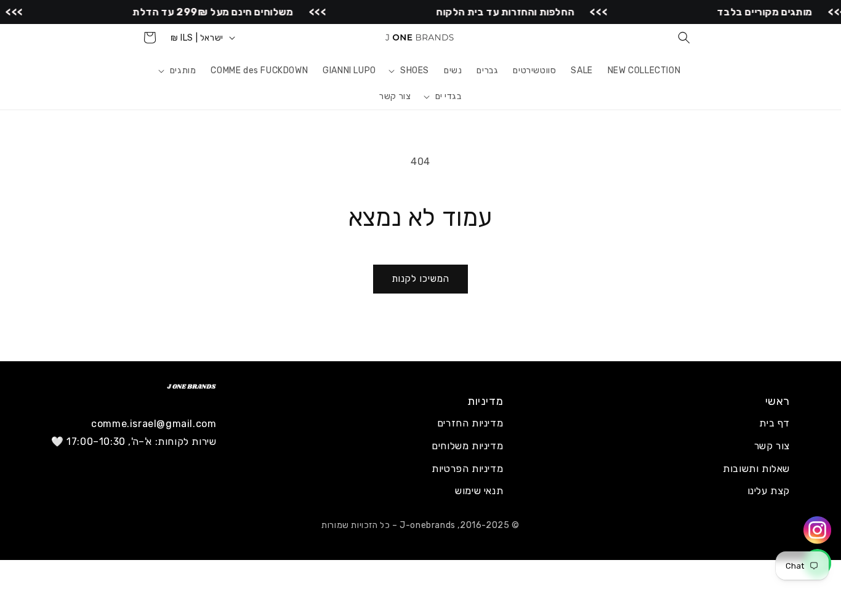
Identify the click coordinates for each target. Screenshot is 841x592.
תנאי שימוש (479, 491)
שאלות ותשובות (756, 468)
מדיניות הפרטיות (467, 468)
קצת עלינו (768, 491)
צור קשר (772, 446)
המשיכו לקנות (420, 278)
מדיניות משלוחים (467, 446)
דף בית (774, 423)
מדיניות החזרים (470, 423)
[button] (684, 37)
